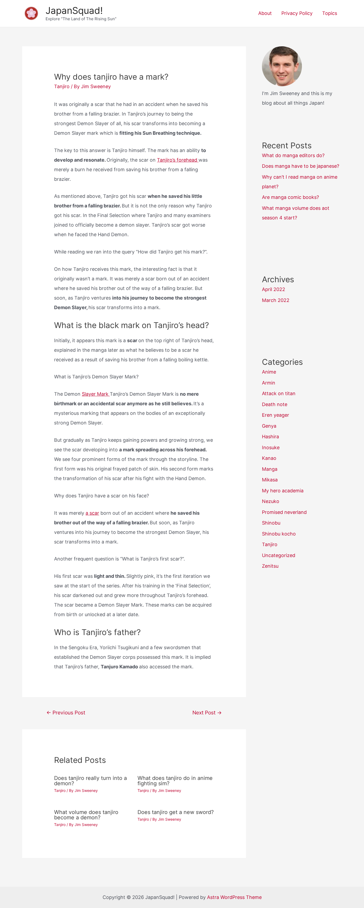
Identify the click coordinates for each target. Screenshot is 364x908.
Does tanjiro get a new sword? (175, 812)
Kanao (269, 458)
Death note (274, 404)
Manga (269, 469)
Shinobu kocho (279, 534)
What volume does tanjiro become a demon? (86, 815)
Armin (268, 383)
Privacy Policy (297, 13)
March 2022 (275, 300)
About (265, 13)
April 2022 (273, 289)
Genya (269, 426)
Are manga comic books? (290, 197)
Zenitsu (270, 566)
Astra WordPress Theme (234, 897)
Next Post (207, 712)
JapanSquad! (74, 10)
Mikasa (270, 479)
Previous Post (65, 712)
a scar (92, 513)
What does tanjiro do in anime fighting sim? (175, 781)
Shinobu (271, 523)
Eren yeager (275, 415)
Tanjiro (62, 86)
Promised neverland (284, 512)
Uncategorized (278, 555)
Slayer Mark (96, 394)
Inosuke (271, 447)
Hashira (270, 436)
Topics (329, 13)
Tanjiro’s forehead (178, 160)
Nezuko (270, 501)
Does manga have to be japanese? (300, 166)
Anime (269, 372)
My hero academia (283, 490)
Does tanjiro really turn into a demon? (90, 781)
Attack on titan (279, 393)
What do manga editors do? (293, 155)
